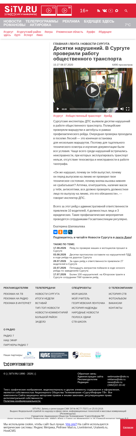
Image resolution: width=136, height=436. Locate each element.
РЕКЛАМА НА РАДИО (16, 298)
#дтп (17, 35)
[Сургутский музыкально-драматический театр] (20, 363)
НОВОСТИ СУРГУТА (47, 293)
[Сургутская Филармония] (31, 355)
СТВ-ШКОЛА (79, 321)
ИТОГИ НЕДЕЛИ (44, 298)
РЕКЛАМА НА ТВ (13, 293)
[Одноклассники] (60, 232)
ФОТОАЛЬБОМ (117, 298)
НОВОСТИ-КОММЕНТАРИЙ (51, 312)
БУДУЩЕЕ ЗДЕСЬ (99, 21)
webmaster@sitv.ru (118, 376)
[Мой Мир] (65, 232)
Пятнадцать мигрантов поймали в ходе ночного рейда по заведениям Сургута (89, 269)
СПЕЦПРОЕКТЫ (81, 287)
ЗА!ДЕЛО (40, 321)
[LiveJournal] (70, 232)
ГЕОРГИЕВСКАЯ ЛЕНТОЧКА (88, 303)
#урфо (91, 31)
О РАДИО (9, 329)
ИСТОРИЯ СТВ (117, 293)
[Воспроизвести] (93, 90)
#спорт (28, 35)
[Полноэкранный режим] (127, 108)
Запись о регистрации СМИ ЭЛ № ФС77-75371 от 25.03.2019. (73, 408)
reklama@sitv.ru (116, 379)
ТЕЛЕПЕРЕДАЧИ (45, 287)
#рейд (108, 115)
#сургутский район (29, 31)
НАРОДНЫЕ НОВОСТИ (85, 312)
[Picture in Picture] (116, 108)
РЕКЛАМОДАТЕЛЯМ (16, 287)
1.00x (111, 109)
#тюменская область (69, 31)
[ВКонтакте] (55, 232)
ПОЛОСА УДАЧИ (81, 317)
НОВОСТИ (12, 21)
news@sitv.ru (114, 382)
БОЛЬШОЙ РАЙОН (46, 317)
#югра (49, 31)
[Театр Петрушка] (100, 355)
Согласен (128, 427)
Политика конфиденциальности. (22, 400)
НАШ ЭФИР (10, 340)
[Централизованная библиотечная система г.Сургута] (55, 355)
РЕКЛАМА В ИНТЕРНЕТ (17, 303)
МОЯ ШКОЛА (79, 293)
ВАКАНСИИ (115, 303)
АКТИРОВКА (40, 25)
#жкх (39, 35)
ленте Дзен (123, 237)
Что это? (71, 424)
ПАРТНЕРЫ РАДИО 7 (16, 344)
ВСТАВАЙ (41, 303)
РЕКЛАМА (71, 21)
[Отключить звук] (122, 108)
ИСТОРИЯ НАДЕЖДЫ (84, 307)
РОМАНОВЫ (15, 25)
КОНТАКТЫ (115, 307)
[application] (92, 90)
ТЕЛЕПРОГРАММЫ (42, 21)
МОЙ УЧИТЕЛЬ (81, 298)
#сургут (8, 31)
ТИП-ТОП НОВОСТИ (47, 307)
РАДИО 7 (9, 335)
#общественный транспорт (83, 115)
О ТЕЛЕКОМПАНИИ (120, 287)
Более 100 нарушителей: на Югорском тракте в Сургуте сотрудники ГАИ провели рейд (89, 276)
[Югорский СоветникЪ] (83, 355)
